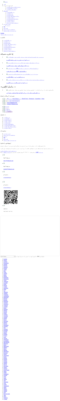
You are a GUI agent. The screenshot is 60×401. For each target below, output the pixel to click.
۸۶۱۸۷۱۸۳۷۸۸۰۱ (7, 187)
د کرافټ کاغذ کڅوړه (12, 18)
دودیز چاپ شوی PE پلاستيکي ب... (16, 71)
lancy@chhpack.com (12, 102)
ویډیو (8, 25)
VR (4, 26)
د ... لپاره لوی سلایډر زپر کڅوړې (16, 82)
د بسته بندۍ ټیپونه (12, 22)
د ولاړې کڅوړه (10, 17)
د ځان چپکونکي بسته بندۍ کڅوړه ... (17, 65)
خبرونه (6, 28)
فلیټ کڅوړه (9, 14)
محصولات (6, 11)
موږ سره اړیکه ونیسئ (10, 30)
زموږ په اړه (7, 24)
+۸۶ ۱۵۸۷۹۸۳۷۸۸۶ (14, 100)
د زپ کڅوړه (9, 13)
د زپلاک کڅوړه (10, 12)
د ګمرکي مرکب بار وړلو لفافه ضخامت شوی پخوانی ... (23, 93)
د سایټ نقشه (7, 152)
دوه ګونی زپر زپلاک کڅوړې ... (15, 77)
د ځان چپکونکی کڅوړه (12, 16)
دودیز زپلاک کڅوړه (11, 8)
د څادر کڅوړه (10, 21)
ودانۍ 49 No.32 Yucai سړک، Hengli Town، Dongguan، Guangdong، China (25, 98)
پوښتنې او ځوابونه (9, 29)
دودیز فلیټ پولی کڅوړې (13, 7)
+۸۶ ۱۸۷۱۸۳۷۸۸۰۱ (14, 101)
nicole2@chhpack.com (12, 104)
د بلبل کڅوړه (10, 20)
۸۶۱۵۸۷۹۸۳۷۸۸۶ (7, 177)
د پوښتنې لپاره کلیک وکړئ (8, 151)
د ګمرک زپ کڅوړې (11, 9)
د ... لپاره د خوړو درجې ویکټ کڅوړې (17, 60)
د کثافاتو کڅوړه (9, 124)
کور (5, 4)
